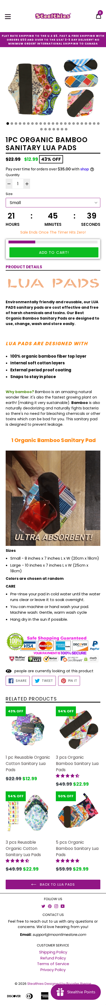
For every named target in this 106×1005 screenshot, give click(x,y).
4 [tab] (20, 123)
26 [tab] (49, 129)
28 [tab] (58, 129)
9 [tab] (40, 123)
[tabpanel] (53, 89)
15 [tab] (65, 123)
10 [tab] (44, 123)
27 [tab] (53, 129)
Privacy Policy (53, 969)
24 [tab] (41, 129)
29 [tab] (62, 129)
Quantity (13, 174)
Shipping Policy (53, 952)
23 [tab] (98, 123)
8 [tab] (36, 123)
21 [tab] (90, 123)
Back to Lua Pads (57, 884)
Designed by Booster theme (68, 983)
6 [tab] (28, 123)
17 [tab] (73, 123)
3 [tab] (16, 123)
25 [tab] (45, 129)
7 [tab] (32, 123)
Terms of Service (53, 963)
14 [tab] (61, 123)
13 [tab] (57, 123)
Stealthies (35, 983)
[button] (68, 775)
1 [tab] (7, 123)
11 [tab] (49, 123)
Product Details (24, 267)
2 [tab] (12, 123)
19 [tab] (82, 123)
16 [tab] (69, 123)
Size (9, 193)
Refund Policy (53, 958)
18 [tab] (77, 123)
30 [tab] (66, 129)
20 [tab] (86, 123)
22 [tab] (94, 123)
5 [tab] (24, 123)
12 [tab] (53, 123)
